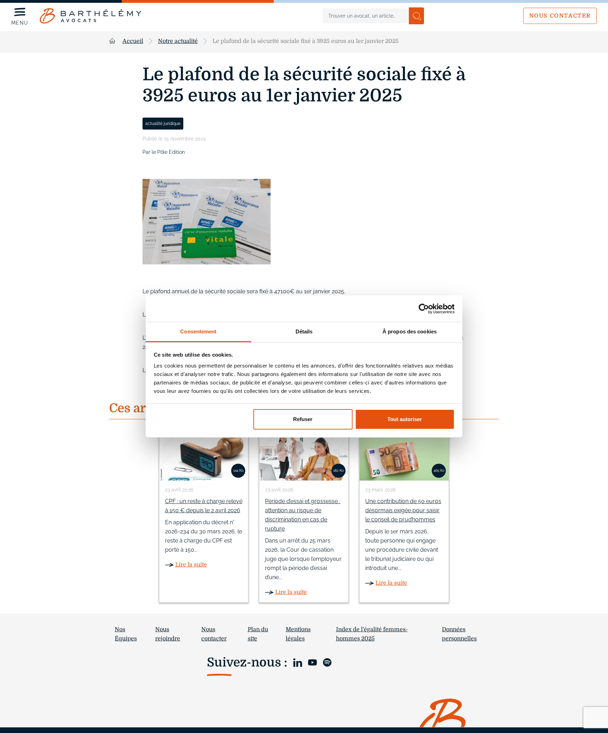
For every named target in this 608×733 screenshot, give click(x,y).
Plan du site (258, 634)
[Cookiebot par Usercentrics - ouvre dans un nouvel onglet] (424, 308)
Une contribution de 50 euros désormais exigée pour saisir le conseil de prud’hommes (403, 510)
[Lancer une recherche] (416, 15)
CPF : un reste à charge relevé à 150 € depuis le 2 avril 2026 (203, 506)
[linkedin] (297, 661)
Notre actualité (178, 41)
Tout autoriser (404, 419)
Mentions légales (298, 634)
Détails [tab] (304, 331)
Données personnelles (459, 634)
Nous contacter (560, 16)
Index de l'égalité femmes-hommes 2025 (372, 634)
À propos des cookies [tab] (409, 331)
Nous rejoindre (167, 634)
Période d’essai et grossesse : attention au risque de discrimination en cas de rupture (302, 515)
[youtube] (312, 661)
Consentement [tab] (198, 331)
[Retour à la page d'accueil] (90, 16)
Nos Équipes (126, 634)
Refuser (302, 419)
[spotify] (327, 661)
